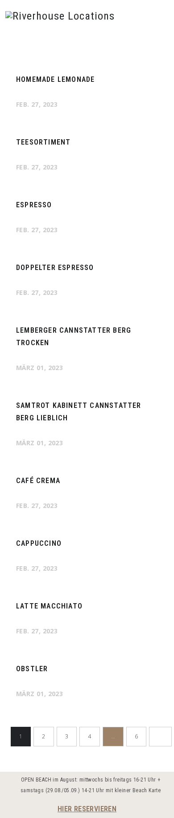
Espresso (34, 205)
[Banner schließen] (166, 780)
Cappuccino (39, 543)
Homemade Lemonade (55, 79)
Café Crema (38, 480)
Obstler (32, 669)
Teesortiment (43, 142)
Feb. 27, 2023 (37, 104)
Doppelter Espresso (55, 267)
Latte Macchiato (49, 606)
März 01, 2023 (39, 367)
